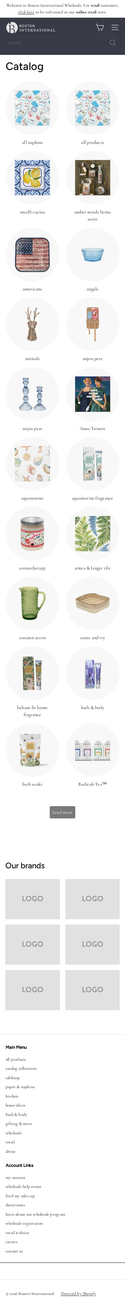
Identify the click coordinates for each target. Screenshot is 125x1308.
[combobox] (62, 42)
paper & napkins (20, 1086)
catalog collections (21, 1068)
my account (15, 1177)
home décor (16, 1105)
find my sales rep (20, 1196)
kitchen (12, 1096)
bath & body (16, 1114)
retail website (17, 1232)
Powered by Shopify (78, 1293)
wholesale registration (24, 1223)
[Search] (112, 42)
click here (26, 12)
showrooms (15, 1205)
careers (11, 1241)
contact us (14, 1251)
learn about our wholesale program (35, 1214)
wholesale (14, 1133)
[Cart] (99, 27)
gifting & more (19, 1123)
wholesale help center (24, 1186)
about (10, 1151)
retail (10, 1142)
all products (16, 1059)
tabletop (13, 1077)
